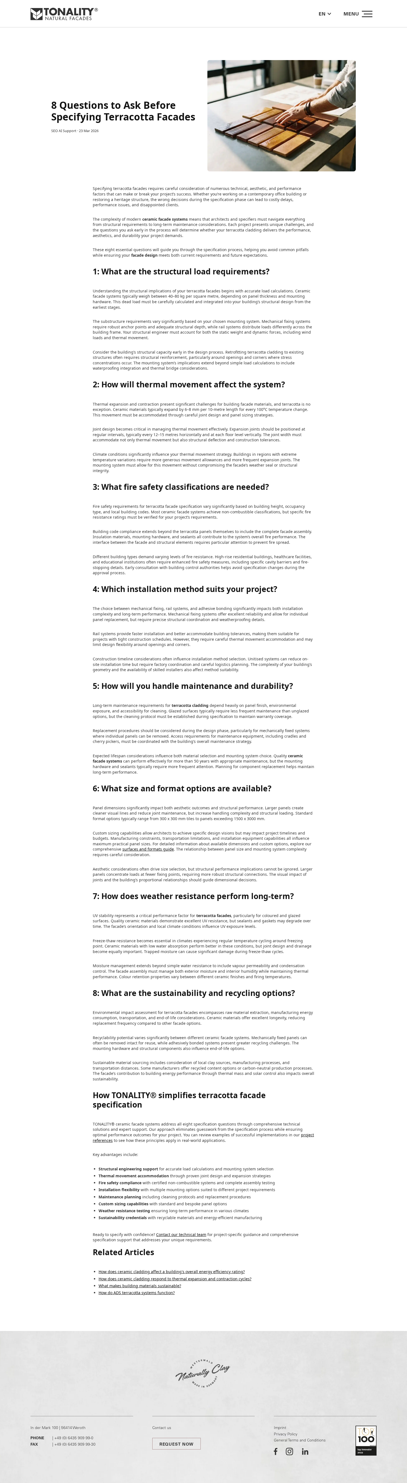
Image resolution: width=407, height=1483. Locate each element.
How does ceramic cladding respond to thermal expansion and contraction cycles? (175, 1278)
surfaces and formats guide (148, 849)
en (322, 14)
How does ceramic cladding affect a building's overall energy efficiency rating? (172, 1271)
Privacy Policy (285, 1433)
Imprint (280, 1427)
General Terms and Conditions (300, 1440)
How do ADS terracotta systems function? (137, 1292)
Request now (176, 1444)
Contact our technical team (181, 1234)
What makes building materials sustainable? (140, 1285)
